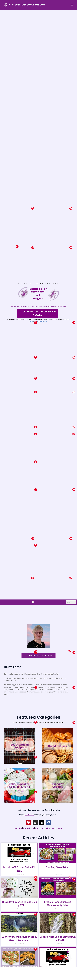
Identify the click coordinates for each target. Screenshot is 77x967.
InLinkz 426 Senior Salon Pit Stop (19, 869)
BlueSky (18, 828)
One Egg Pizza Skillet (58, 867)
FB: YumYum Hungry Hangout (49, 828)
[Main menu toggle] (72, 5)
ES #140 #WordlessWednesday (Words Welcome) (19, 938)
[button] (33, 602)
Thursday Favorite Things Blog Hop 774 (19, 903)
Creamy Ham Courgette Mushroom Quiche (57, 903)
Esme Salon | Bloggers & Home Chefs (27, 5)
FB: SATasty (28, 828)
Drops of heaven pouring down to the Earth (58, 938)
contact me (29, 814)
